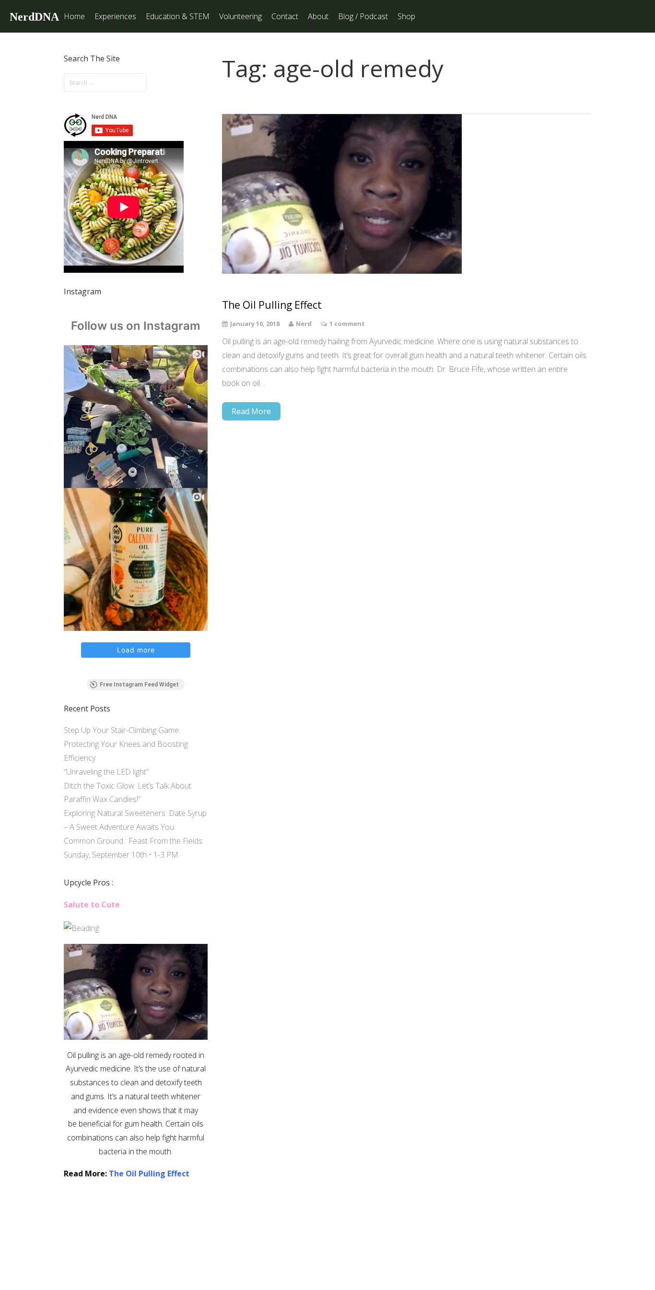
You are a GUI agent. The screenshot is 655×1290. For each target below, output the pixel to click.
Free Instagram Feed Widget (139, 684)
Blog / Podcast (363, 16)
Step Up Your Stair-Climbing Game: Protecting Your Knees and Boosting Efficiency (126, 744)
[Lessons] (81, 928)
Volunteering (240, 16)
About (318, 16)
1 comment (347, 323)
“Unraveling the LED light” (106, 772)
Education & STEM (178, 16)
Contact (284, 16)
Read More (251, 411)
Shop (406, 16)
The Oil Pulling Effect (149, 1173)
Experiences (115, 16)
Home (74, 16)
